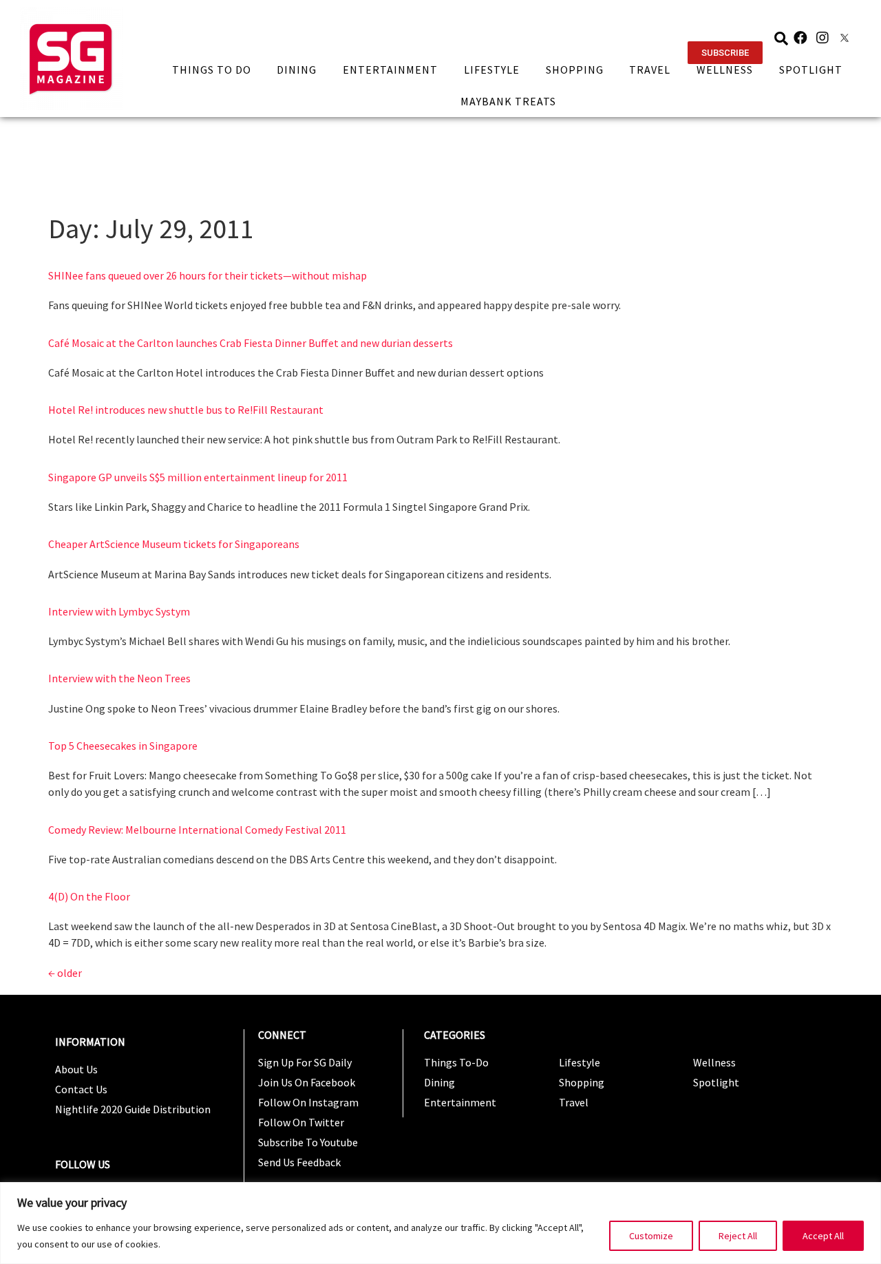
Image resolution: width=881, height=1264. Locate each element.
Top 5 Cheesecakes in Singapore (123, 745)
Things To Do (211, 69)
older (65, 973)
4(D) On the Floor (89, 896)
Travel (649, 69)
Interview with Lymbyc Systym (119, 611)
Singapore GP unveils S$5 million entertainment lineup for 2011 (198, 477)
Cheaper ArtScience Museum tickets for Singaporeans (173, 544)
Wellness (725, 69)
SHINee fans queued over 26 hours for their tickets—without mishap (207, 275)
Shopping (575, 69)
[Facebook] (800, 38)
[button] (725, 52)
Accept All (823, 1236)
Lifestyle (492, 69)
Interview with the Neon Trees (119, 678)
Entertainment (390, 69)
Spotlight (810, 69)
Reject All (738, 1236)
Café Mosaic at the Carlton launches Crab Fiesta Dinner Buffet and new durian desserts (250, 343)
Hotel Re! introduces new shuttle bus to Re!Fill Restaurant (185, 410)
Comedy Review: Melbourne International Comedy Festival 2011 (197, 829)
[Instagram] (822, 38)
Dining (297, 69)
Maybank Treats (508, 101)
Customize (651, 1236)
